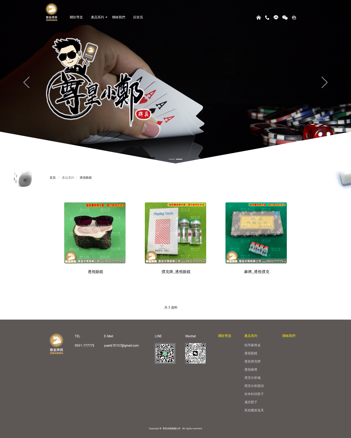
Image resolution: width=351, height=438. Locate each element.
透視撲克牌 (252, 361)
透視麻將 (250, 369)
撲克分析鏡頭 (254, 386)
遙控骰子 (250, 402)
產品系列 (97, 17)
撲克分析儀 (252, 377)
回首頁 (138, 17)
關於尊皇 (76, 17)
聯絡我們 (118, 17)
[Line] (276, 18)
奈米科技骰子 (254, 394)
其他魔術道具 (254, 410)
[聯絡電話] (267, 18)
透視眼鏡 (250, 353)
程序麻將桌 (252, 345)
